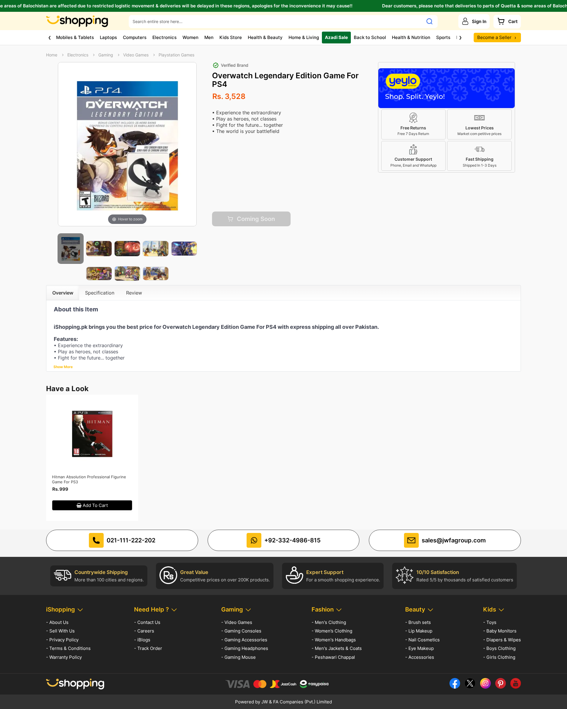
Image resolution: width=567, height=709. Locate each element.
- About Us (57, 622)
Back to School (370, 37)
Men (209, 37)
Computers (134, 37)
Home (51, 55)
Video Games (136, 55)
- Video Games (236, 622)
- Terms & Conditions (68, 648)
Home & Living (304, 37)
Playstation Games (176, 55)
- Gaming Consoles (241, 631)
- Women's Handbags (334, 640)
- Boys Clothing (499, 648)
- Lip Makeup (418, 631)
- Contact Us (147, 622)
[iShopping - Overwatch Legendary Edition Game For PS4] (71, 248)
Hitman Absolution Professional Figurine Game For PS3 (89, 479)
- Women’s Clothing (332, 631)
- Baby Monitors (500, 631)
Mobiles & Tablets (75, 37)
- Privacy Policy (62, 640)
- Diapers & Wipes (502, 640)
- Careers (144, 631)
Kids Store (230, 37)
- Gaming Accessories (244, 640)
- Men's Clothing (329, 622)
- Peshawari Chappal (333, 657)
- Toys (489, 622)
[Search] (429, 21)
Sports (443, 37)
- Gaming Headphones (244, 648)
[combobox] (276, 21)
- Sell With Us (60, 631)
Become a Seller (496, 37)
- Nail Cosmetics (422, 640)
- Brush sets (418, 622)
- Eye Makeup (419, 648)
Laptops (108, 37)
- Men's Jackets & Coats (337, 648)
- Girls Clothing (499, 657)
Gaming (105, 55)
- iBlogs (142, 640)
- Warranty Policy (64, 657)
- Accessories (419, 657)
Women (190, 37)
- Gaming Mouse (238, 657)
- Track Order (148, 648)
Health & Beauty (265, 37)
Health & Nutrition (411, 37)
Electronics (164, 37)
